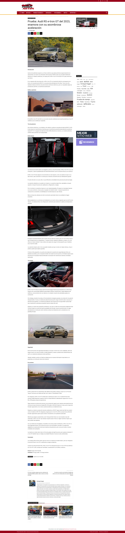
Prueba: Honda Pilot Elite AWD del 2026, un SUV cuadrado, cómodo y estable (34, 518)
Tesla (82, 101)
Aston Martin (91, 79)
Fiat (81, 86)
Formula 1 (89, 86)
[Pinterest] (103, 1)
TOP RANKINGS (57, 12)
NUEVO (89, 95)
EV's (92, 84)
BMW (91, 81)
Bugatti (78, 84)
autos (86, 81)
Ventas (93, 104)
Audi (78, 81)
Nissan (78, 95)
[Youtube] (107, 1)
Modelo (79, 92)
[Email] (41, 33)
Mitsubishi (88, 90)
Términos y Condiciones (103, 531)
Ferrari (78, 86)
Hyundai (83, 88)
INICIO (23, 12)
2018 (78, 79)
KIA (91, 88)
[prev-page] (28, 521)
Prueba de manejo (83, 99)
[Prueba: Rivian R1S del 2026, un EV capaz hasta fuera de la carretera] (66, 510)
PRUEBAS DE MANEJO (38, 12)
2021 (87, 79)
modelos (85, 92)
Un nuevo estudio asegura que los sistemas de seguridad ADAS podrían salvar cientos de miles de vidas (38, 474)
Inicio (29, 16)
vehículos (87, 104)
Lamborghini (79, 90)
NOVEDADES (48, 12)
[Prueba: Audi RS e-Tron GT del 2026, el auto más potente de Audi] (50, 510)
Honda (79, 88)
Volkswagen (79, 106)
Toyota (92, 101)
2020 (84, 79)
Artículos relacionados (33, 503)
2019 (81, 79)
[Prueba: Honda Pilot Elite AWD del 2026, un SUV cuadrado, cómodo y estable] (35, 510)
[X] (105, 1)
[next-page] (30, 521)
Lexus (84, 90)
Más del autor (42, 503)
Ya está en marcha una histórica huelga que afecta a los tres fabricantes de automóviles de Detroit (63, 474)
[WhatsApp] (38, 33)
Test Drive (87, 102)
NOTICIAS (28, 12)
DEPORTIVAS (73, 12)
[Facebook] (98, 1)
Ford (84, 86)
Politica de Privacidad (94, 531)
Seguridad (93, 99)
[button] (106, 13)
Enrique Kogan (32, 30)
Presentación (89, 97)
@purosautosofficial (70, 529)
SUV (78, 102)
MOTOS (65, 12)
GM (92, 86)
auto (81, 81)
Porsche (84, 97)
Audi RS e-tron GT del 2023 (38, 456)
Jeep (88, 88)
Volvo (84, 106)
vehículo (80, 104)
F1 (94, 84)
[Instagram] (101, 1)
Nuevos (79, 97)
